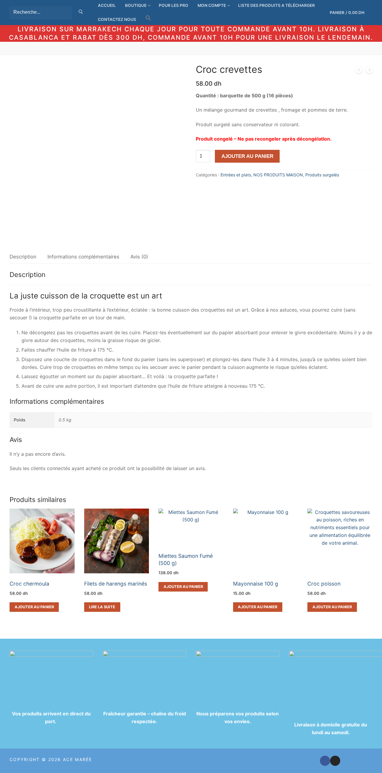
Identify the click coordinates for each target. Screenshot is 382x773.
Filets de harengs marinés (115, 583)
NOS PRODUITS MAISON (278, 174)
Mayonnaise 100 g (255, 583)
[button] (148, 17)
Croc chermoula (29, 583)
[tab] (23, 257)
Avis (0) (139, 257)
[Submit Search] (80, 12)
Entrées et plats (236, 174)
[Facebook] (325, 761)
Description (23, 257)
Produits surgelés (322, 174)
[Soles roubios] (359, 71)
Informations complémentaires (83, 257)
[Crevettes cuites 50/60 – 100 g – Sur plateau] (369, 71)
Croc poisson (324, 583)
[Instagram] (335, 761)
